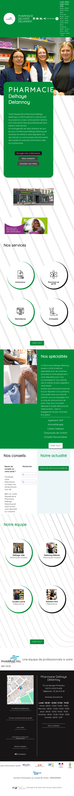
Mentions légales (20, 746)
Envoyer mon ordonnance (28, 153)
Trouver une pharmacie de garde (20, 718)
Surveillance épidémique (20, 708)
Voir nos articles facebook (54, 468)
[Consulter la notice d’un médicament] (41, 18)
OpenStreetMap (22, 703)
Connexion (50, 18)
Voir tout (37, 343)
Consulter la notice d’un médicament (20, 737)
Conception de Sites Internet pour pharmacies (44, 787)
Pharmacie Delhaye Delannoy (25, 18)
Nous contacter (28, 158)
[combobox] (29, 474)
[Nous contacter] (37, 18)
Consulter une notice (28, 164)
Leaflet (14, 703)
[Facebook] (34, 18)
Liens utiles (20, 727)
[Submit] (24, 475)
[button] (20, 688)
